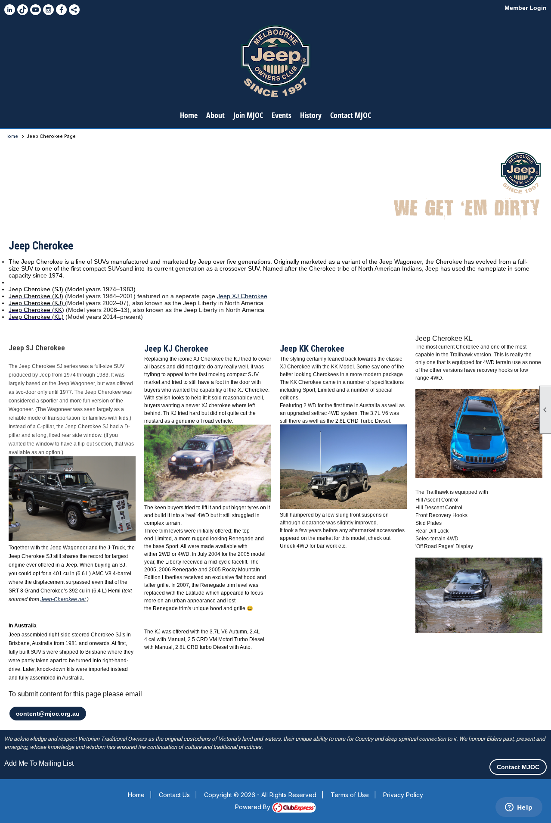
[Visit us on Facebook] (61, 9)
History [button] (311, 115)
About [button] (215, 115)
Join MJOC (248, 115)
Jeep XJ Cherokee (242, 296)
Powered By (253, 807)
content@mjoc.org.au (48, 713)
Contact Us (174, 794)
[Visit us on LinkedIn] (9, 9)
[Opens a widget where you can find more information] (518, 808)
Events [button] (281, 115)
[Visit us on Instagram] (48, 9)
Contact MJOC (350, 115)
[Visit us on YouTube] (35, 9)
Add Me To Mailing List (39, 763)
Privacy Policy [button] (403, 794)
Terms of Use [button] (350, 794)
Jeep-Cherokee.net (63, 599)
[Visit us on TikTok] (22, 9)
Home (189, 115)
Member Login (526, 7)
